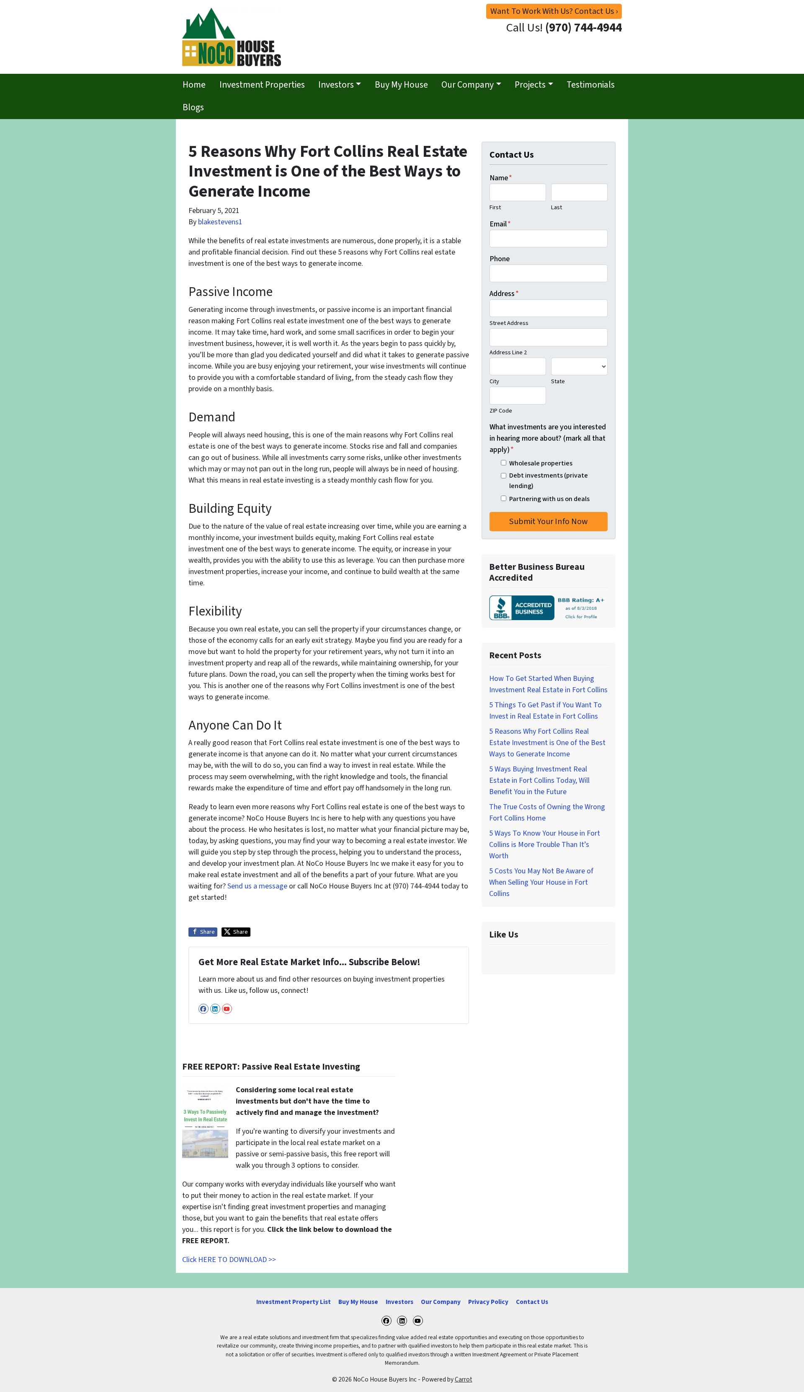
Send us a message (257, 886)
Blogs (193, 107)
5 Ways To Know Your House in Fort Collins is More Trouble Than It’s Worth (544, 844)
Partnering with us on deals (549, 499)
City (494, 381)
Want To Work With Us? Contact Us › (554, 11)
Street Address (509, 323)
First (495, 207)
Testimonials (591, 84)
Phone (500, 259)
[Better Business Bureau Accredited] (548, 607)
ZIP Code (501, 410)
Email (500, 224)
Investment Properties (262, 84)
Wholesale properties (540, 463)
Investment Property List (293, 1301)
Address (504, 293)
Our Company (467, 84)
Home (194, 84)
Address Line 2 (508, 352)
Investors (336, 84)
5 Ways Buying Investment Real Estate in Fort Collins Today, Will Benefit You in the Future (539, 780)
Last (556, 207)
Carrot (463, 1379)
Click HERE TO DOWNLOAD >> (229, 1259)
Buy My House (401, 84)
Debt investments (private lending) (548, 480)
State (558, 381)
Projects (530, 84)
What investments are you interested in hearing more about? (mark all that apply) (548, 438)
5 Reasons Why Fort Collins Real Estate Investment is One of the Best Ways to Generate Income (547, 742)
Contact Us (532, 1301)
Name (501, 178)
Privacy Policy (488, 1301)
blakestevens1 (220, 222)
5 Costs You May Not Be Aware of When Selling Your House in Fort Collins (541, 882)
